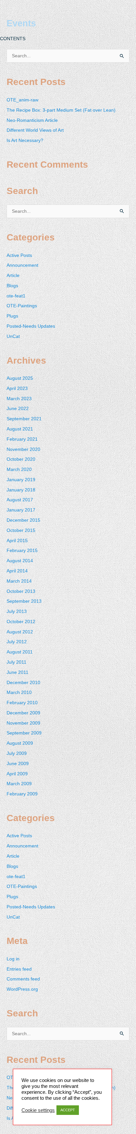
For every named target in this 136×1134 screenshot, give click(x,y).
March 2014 (19, 581)
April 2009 (17, 773)
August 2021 (20, 429)
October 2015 (21, 530)
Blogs (12, 285)
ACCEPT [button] (67, 1110)
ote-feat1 (16, 295)
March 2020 (19, 469)
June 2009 (18, 763)
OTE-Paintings (22, 305)
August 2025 (20, 378)
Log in (13, 958)
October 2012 (21, 621)
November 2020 (23, 449)
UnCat (13, 336)
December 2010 (23, 682)
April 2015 (17, 540)
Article (13, 275)
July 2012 (17, 641)
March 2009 (19, 783)
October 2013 (21, 591)
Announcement (22, 265)
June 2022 (18, 408)
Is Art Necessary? (25, 140)
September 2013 (24, 601)
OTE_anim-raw (22, 99)
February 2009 (22, 793)
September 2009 (24, 733)
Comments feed (23, 979)
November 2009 (23, 723)
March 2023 (19, 398)
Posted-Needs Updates (31, 326)
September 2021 (24, 418)
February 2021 (22, 439)
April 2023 (17, 388)
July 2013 (17, 611)
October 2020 (21, 459)
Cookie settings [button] (38, 1110)
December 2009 (23, 712)
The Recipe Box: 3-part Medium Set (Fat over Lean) (61, 110)
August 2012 (20, 631)
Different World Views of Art (35, 130)
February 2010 (22, 702)
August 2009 (20, 743)
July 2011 (16, 662)
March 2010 (19, 692)
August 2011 (20, 652)
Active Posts (19, 255)
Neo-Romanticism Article (32, 120)
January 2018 (21, 489)
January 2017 (21, 510)
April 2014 (17, 570)
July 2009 (17, 753)
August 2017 (20, 499)
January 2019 (21, 479)
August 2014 (20, 560)
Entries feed (19, 969)
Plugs (12, 316)
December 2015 (23, 520)
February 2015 (22, 550)
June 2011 (17, 672)
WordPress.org (22, 989)
